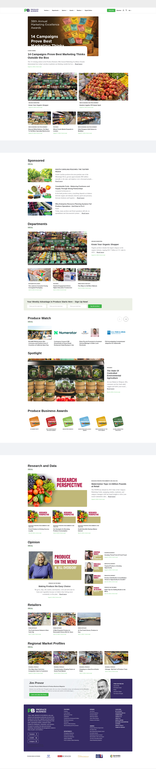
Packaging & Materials (69, 733)
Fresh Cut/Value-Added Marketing (71, 740)
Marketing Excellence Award (96, 735)
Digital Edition (88, 10)
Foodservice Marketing (69, 736)
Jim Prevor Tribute (118, 691)
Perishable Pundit (117, 687)
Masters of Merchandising (69, 723)
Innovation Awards (94, 733)
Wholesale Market (94, 716)
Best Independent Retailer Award (97, 731)
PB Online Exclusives (68, 720)
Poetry (115, 689)
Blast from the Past (68, 714)
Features (66, 711)
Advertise (119, 10)
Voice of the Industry (94, 718)
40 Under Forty (93, 729)
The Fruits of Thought (118, 693)
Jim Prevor (92, 711)
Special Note (116, 685)
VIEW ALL (30, 164)
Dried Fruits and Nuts (68, 735)
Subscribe (111, 10)
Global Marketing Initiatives (96, 740)
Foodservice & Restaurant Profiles (71, 718)
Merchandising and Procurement (71, 725)
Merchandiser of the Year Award (97, 736)
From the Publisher (94, 713)
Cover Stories (67, 713)
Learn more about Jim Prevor (38, 694)
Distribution (66, 716)
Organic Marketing (68, 738)
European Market (94, 714)
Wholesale (66, 722)
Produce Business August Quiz (96, 727)
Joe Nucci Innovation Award (96, 738)
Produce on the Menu (94, 720)
